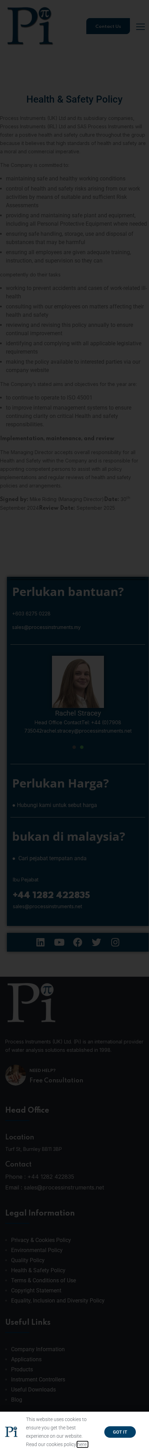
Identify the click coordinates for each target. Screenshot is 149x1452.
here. (82, 1444)
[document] (74, 726)
